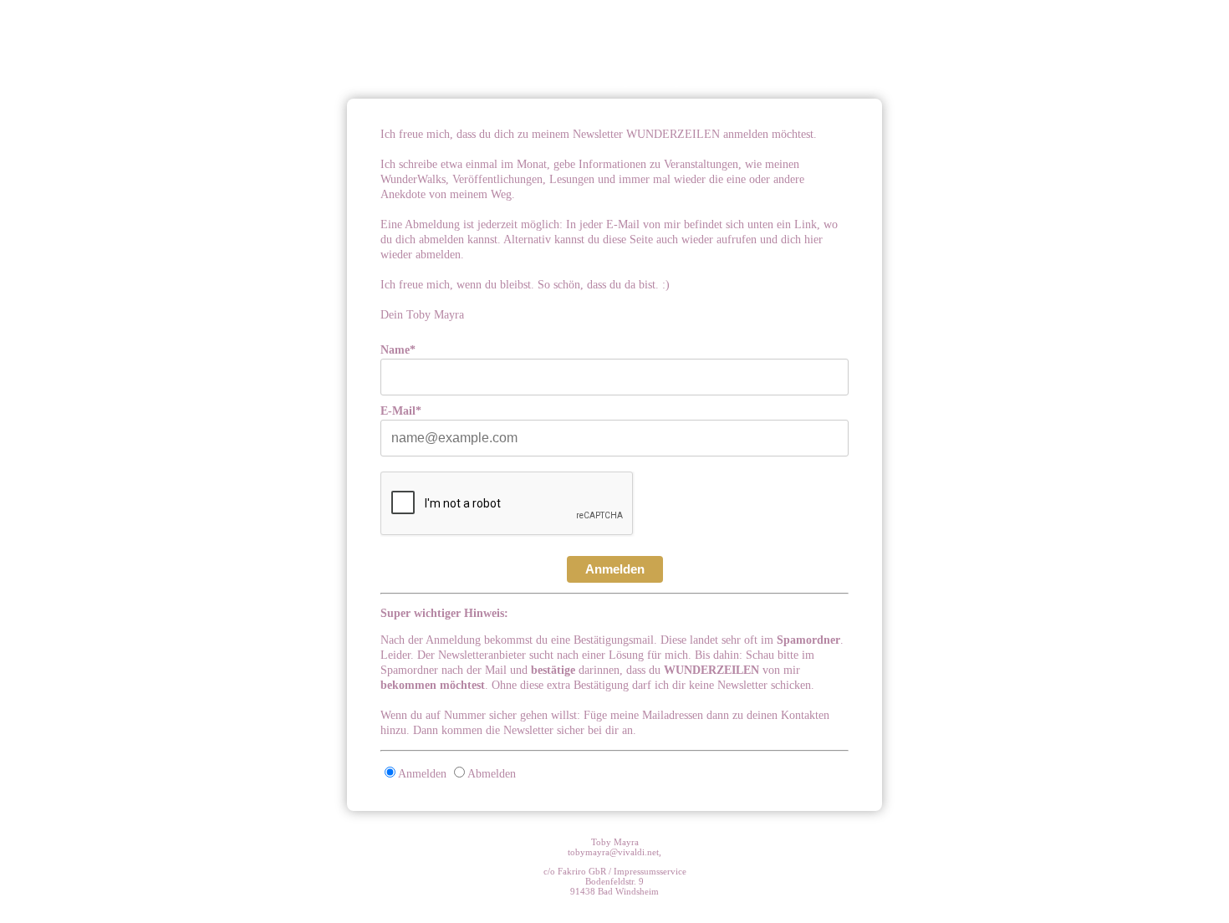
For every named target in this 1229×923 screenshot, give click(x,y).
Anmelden (615, 569)
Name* (398, 350)
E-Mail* (400, 411)
